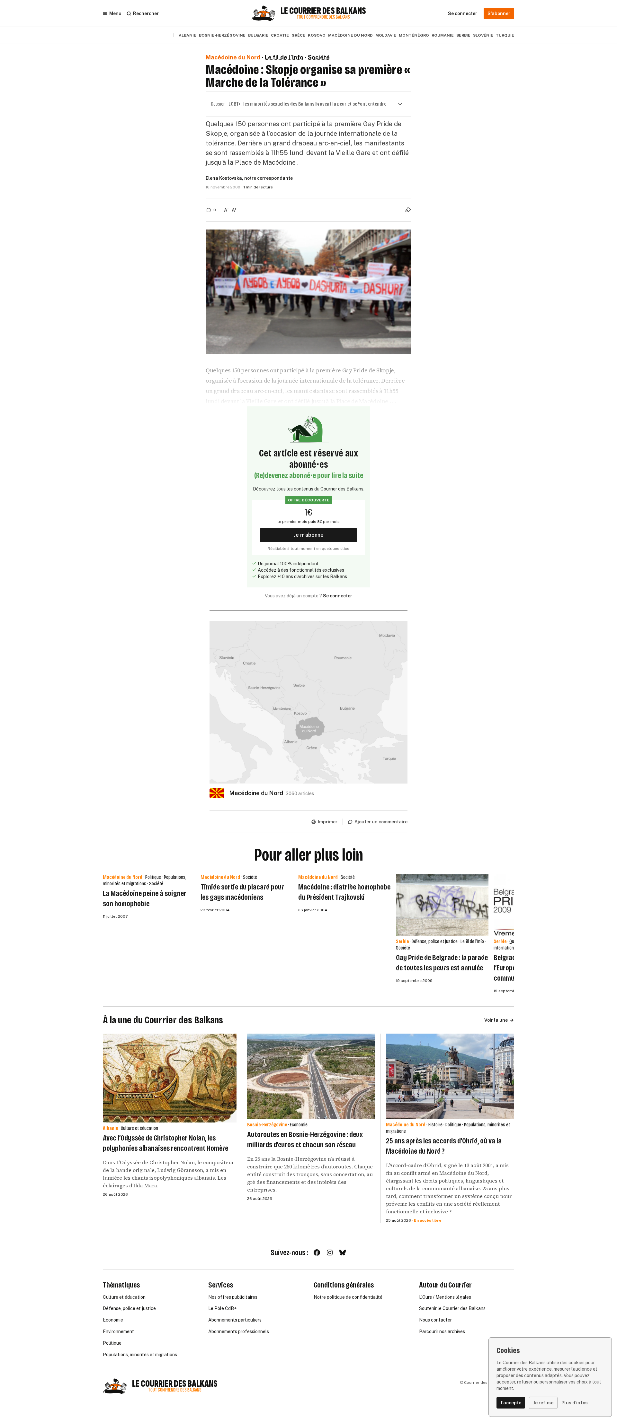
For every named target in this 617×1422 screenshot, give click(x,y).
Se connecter (337, 595)
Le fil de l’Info (284, 57)
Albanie (187, 35)
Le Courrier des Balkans (323, 11)
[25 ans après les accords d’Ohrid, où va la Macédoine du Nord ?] (450, 1076)
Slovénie (483, 35)
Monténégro (414, 35)
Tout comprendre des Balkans (323, 17)
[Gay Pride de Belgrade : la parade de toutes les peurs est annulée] (442, 905)
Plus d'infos (574, 1402)
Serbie (463, 35)
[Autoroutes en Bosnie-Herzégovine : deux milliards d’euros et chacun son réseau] (311, 1076)
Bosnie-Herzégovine (222, 35)
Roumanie (443, 35)
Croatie (280, 35)
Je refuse (543, 1402)
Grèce (298, 35)
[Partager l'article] (408, 209)
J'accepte (510, 1402)
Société (319, 57)
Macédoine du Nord (350, 35)
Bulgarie (258, 35)
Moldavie (385, 35)
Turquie (505, 35)
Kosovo (317, 35)
